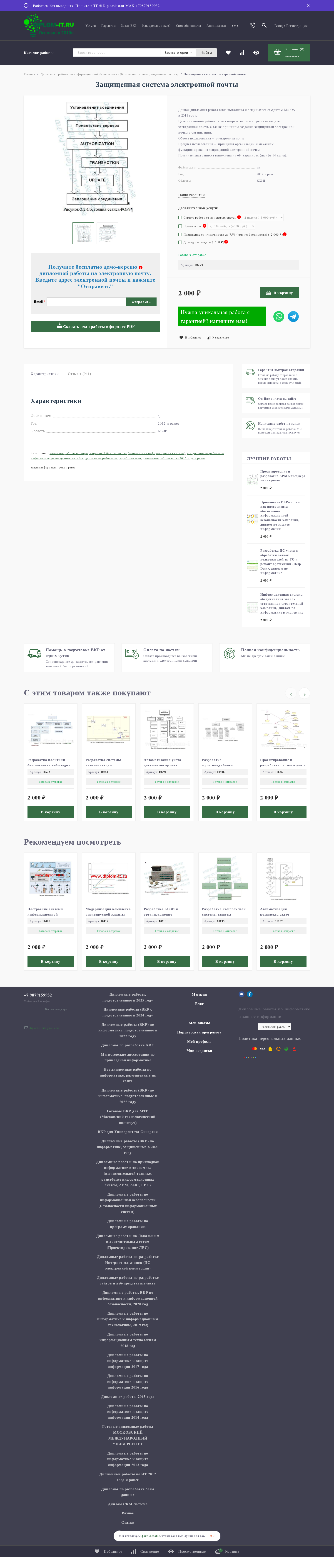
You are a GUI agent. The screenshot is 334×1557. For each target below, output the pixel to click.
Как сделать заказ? (156, 25)
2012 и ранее (67, 467)
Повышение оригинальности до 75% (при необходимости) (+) (234, 234)
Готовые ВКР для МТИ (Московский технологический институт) (127, 1116)
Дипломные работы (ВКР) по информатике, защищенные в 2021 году (128, 1146)
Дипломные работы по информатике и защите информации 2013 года (128, 1458)
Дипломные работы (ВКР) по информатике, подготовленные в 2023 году (127, 1030)
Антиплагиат (216, 25)
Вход (278, 25)
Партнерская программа (199, 1032)
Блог (199, 1003)
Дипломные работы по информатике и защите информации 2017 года (128, 1360)
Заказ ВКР (129, 25)
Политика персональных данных (270, 1038)
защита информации (44, 467)
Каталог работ (37, 52)
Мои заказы (199, 1022)
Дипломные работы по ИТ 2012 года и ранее (174, 458)
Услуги (90, 25)
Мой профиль (199, 1041)
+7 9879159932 (38, 995)
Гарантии (108, 25)
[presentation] (291, 693)
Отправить (141, 302)
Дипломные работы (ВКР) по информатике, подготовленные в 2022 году (127, 1095)
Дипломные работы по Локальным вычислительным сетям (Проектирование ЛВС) (128, 1241)
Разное (128, 1513)
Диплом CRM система (128, 1503)
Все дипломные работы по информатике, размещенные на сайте (128, 1075)
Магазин (199, 994)
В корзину (283, 292)
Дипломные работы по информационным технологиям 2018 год (128, 1339)
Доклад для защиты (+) (204, 242)
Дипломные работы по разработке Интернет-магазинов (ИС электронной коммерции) (128, 1262)
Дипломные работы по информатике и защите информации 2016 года (128, 1381)
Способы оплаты (188, 25)
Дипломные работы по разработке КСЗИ (113, 458)
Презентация (191, 226)
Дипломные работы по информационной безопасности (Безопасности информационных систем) (110, 74)
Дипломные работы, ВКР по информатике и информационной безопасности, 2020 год (128, 1298)
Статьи (128, 1522)
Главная (29, 74)
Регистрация (297, 25)
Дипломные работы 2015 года (128, 1396)
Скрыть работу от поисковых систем (210, 217)
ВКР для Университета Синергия (128, 1131)
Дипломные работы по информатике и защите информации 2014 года (128, 1411)
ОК (212, 1536)
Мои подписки (199, 1050)
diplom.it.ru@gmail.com (45, 1028)
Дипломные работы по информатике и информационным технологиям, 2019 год (127, 1319)
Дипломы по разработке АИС (128, 1045)
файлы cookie (151, 1536)
